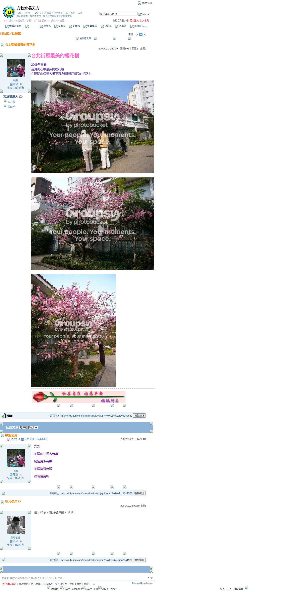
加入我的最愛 (49, 16)
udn (5, 20)
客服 (86, 584)
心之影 (11, 102)
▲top (150, 577)
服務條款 (48, 584)
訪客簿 (122, 26)
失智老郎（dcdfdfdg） (37, 439)
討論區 (33, 26)
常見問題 (36, 584)
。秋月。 (27, 13)
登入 (222, 589)
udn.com (148, 583)
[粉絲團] (48, 587)
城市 (11, 20)
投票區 (61, 26)
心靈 (28, 20)
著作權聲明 (61, 584)
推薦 (143, 48)
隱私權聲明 (75, 584)
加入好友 (19, 87)
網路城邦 (147, 2)
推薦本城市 (35, 16)
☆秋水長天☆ (28, 8)
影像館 (76, 26)
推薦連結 (92, 26)
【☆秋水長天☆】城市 (44, 20)
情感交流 (19, 20)
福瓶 (80, 13)
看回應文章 (85, 38)
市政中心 (140, 26)
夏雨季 (47, 13)
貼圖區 (16, 33)
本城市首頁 (15, 26)
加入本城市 (22, 16)
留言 (9, 87)
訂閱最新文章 (65, 16)
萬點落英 (58, 13)
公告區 (108, 26)
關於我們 (23, 584)
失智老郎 (15, 537)
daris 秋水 (70, 13)
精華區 (47, 26)
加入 (229, 589)
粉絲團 (55, 589)
